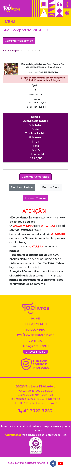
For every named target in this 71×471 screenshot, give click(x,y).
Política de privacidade (35, 335)
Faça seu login (37, 346)
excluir (36, 99)
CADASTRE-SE (35, 351)
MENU (10, 22)
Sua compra (35, 329)
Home (35, 318)
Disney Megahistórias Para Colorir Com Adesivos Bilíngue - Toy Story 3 (43, 65)
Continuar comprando (19, 40)
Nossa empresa (35, 324)
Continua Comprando (35, 176)
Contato (36, 340)
